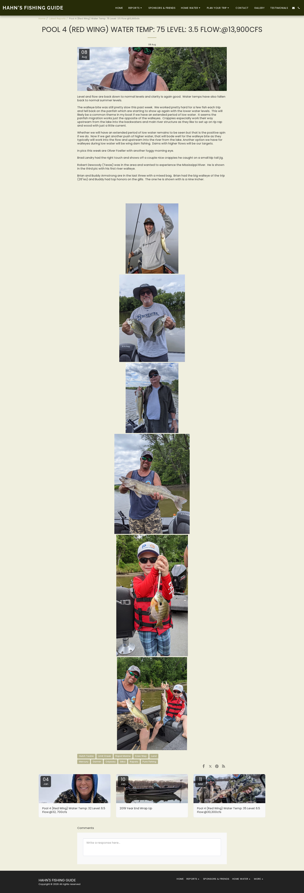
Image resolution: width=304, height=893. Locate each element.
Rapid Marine (123, 756)
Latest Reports (57, 18)
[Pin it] (217, 766)
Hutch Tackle (86, 756)
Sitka (122, 761)
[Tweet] (210, 766)
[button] (135, 7)
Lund (154, 756)
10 (123, 781)
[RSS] (223, 766)
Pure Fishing (149, 761)
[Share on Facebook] (203, 766)
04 (46, 781)
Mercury (83, 761)
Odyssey (111, 761)
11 (200, 781)
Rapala (134, 761)
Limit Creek (104, 756)
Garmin (97, 761)
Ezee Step (141, 756)
